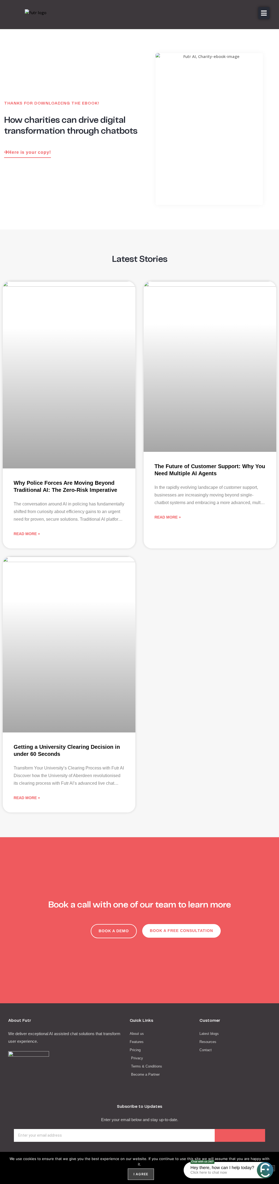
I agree (141, 1174)
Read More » (27, 534)
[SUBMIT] (240, 1135)
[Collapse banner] (187, 1170)
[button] (263, 13)
